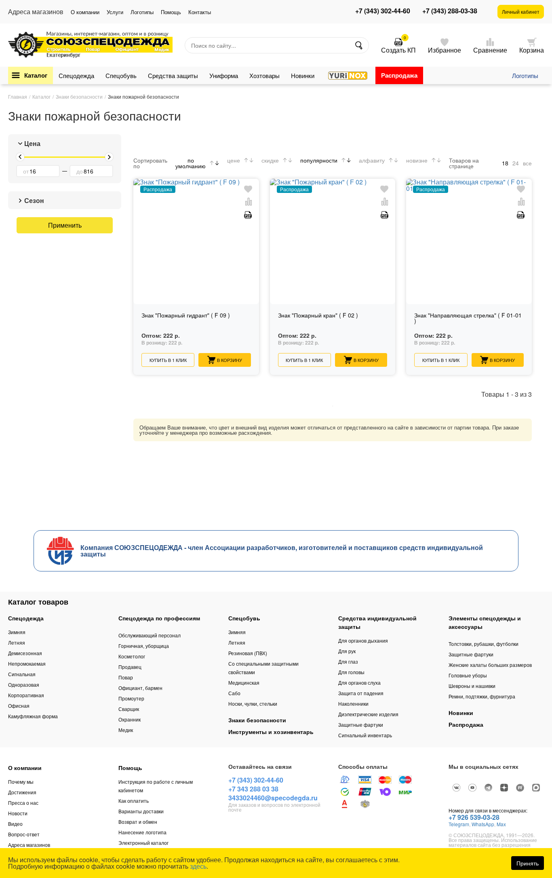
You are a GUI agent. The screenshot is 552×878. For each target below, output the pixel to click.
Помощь (171, 12)
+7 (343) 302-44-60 (382, 11)
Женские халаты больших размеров (490, 664)
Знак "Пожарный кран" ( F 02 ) (318, 315)
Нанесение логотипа (142, 832)
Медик (125, 729)
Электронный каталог (143, 842)
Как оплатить (133, 800)
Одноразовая (23, 684)
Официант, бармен (140, 687)
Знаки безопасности (257, 720)
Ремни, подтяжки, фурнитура (482, 696)
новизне (417, 160)
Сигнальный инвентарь (365, 735)
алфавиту (372, 160)
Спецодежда (76, 75)
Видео (15, 823)
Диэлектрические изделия (368, 714)
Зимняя (16, 631)
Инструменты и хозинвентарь (271, 732)
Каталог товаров (38, 602)
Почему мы (21, 781)
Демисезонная (25, 653)
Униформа (223, 75)
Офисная (18, 705)
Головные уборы (468, 675)
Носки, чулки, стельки (252, 703)
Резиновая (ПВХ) (247, 653)
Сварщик (128, 708)
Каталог (35, 75)
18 (505, 163)
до (79, 171)
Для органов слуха (359, 682)
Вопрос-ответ (24, 834)
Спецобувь (121, 75)
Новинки (302, 75)
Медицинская (243, 682)
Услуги (115, 12)
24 (515, 163)
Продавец (129, 666)
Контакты (199, 12)
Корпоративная (26, 695)
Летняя (16, 642)
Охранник (129, 719)
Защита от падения (360, 693)
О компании (85, 12)
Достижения (22, 792)
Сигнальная (22, 674)
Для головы (351, 672)
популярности (318, 160)
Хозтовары (264, 75)
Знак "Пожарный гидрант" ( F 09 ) (185, 315)
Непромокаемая (27, 663)
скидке (270, 160)
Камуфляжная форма (33, 716)
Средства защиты (173, 75)
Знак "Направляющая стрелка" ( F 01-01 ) (468, 318)
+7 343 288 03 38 (253, 788)
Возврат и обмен (137, 821)
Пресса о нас (23, 802)
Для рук (347, 650)
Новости (17, 813)
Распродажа (399, 75)
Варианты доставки (141, 811)
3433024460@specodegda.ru (273, 797)
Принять (527, 863)
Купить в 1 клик (168, 360)
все (527, 163)
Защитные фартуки (360, 724)
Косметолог (131, 656)
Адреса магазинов (29, 844)
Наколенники (353, 703)
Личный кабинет (520, 11)
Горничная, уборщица (143, 645)
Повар (125, 677)
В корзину (229, 360)
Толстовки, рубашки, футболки (483, 643)
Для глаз (348, 661)
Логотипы (142, 12)
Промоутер (131, 698)
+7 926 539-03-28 (474, 817)
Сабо (234, 693)
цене (233, 160)
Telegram (459, 824)
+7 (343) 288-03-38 (449, 11)
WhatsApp (483, 824)
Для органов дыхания (363, 640)
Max (501, 824)
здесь (198, 866)
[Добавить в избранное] (248, 189)
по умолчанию (190, 163)
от (26, 171)
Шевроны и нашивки (472, 685)
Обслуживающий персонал (149, 635)
